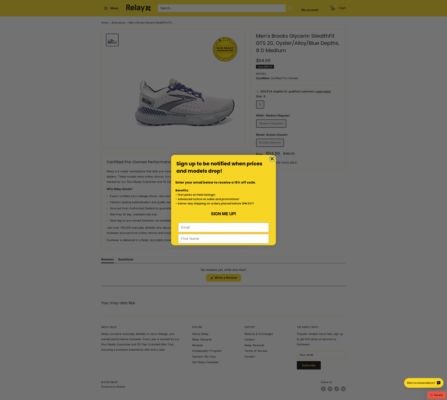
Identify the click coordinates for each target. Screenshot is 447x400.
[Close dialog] (272, 159)
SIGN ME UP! (223, 213)
